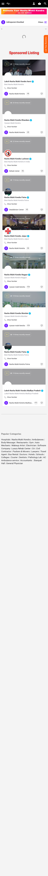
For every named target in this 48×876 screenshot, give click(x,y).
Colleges (5, 457)
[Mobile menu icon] (3, 3)
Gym (31, 442)
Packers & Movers (21, 451)
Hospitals (5, 439)
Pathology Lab (35, 457)
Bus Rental (13, 454)
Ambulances (38, 439)
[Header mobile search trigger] (45, 3)
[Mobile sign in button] (33, 3)
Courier (14, 457)
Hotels (32, 454)
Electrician (31, 445)
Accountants (26, 460)
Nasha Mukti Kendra (21, 439)
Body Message (8, 442)
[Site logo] (8, 3)
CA (33, 448)
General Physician (14, 463)
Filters (40, 22)
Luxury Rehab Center (21, 448)
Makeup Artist (18, 445)
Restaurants (22, 442)
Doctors (23, 454)
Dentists (23, 457)
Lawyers (35, 451)
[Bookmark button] (42, 94)
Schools (40, 454)
